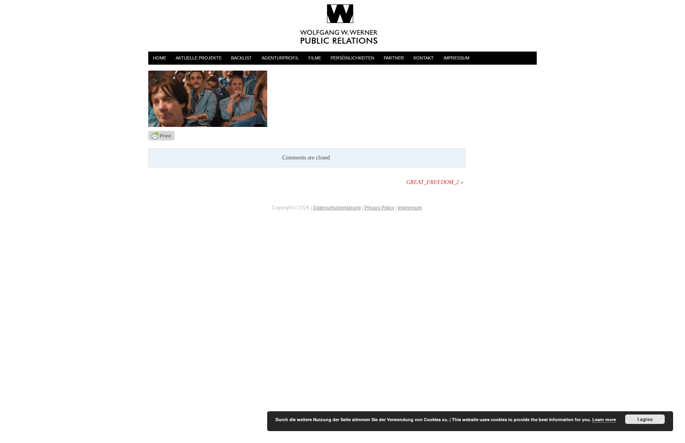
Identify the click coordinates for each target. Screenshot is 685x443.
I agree (645, 419)
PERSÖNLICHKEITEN (352, 58)
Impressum (410, 208)
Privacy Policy (379, 208)
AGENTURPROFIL (280, 58)
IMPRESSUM (456, 58)
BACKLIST (241, 58)
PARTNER (394, 58)
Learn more (604, 419)
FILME (314, 58)
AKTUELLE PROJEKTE (199, 58)
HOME (159, 58)
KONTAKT (423, 58)
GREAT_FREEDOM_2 (432, 182)
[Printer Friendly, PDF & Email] (161, 135)
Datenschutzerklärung (337, 208)
